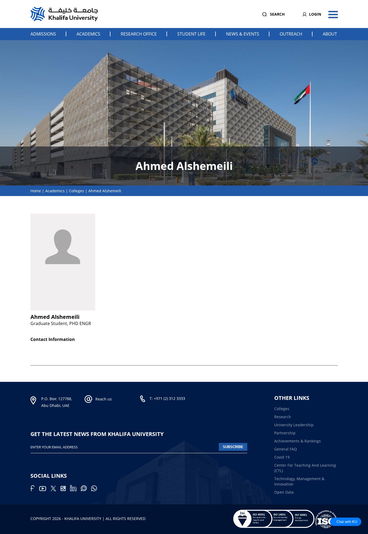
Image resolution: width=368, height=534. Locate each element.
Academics (88, 34)
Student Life (191, 34)
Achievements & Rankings (297, 441)
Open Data (284, 492)
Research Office (139, 34)
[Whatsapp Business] (95, 489)
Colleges (76, 190)
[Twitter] (55, 489)
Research (282, 416)
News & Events (242, 34)
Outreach (291, 34)
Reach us (103, 399)
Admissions (43, 34)
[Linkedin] (75, 489)
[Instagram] (65, 489)
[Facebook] (34, 489)
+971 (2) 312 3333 (169, 398)
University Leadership (294, 424)
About (330, 34)
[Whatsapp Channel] (86, 489)
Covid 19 (282, 457)
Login (315, 14)
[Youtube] (45, 489)
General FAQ (285, 449)
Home (35, 190)
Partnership (285, 432)
